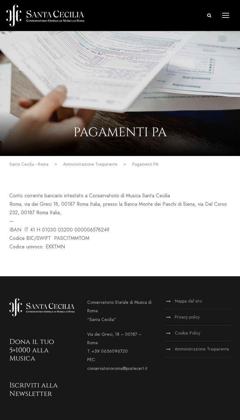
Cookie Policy (187, 333)
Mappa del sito (188, 301)
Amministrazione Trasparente (202, 349)
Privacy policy (187, 317)
